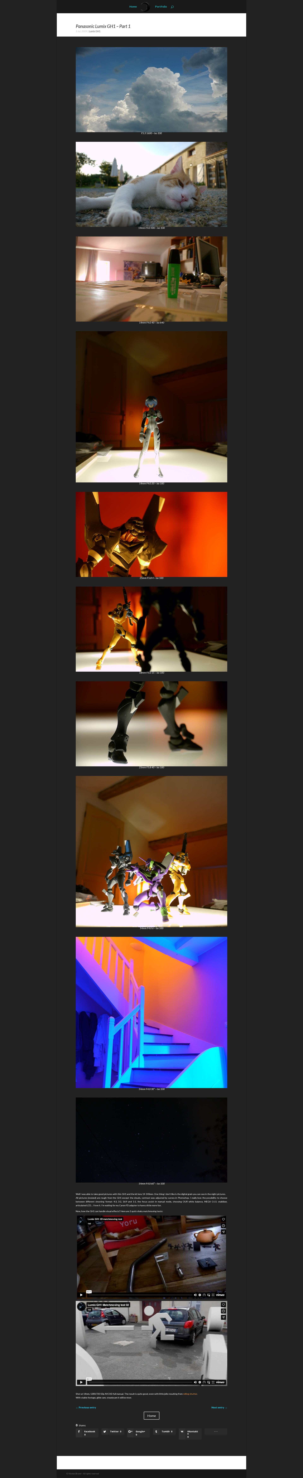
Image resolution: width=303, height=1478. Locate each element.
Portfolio (161, 7)
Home (133, 7)
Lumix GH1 (94, 31)
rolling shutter (190, 1393)
